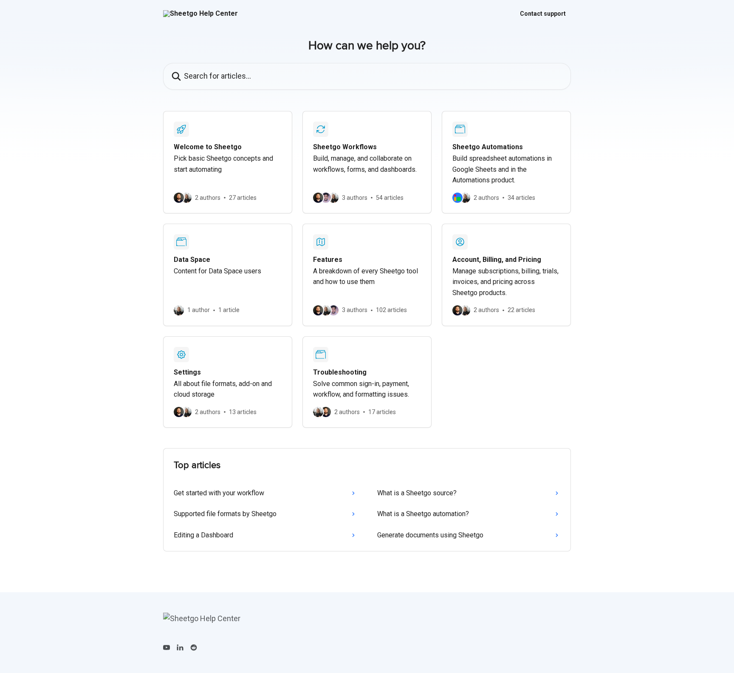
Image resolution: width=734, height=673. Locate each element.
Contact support (543, 14)
